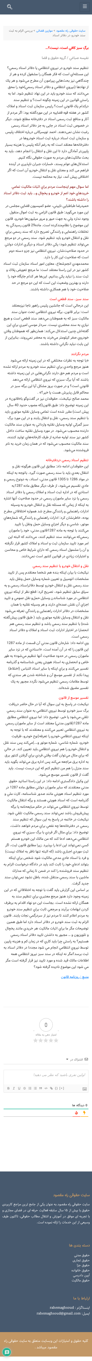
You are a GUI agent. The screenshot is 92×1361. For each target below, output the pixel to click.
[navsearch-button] (11, 7)
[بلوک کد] (45, 1088)
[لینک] (51, 1088)
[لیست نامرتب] (35, 1088)
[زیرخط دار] (19, 1088)
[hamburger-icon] (85, 7)
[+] (61, 1088)
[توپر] (8, 1088)
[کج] (13, 1088)
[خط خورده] (24, 1088)
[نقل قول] (40, 1088)
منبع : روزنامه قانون (75, 977)
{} (56, 1088)
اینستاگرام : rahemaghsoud (70, 1308)
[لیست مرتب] (29, 1088)
